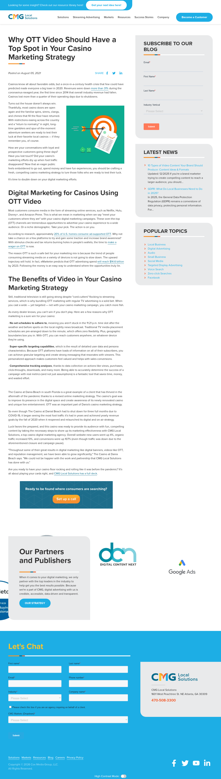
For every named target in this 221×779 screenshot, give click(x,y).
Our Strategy (35, 603)
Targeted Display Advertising (165, 265)
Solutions (14, 757)
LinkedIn (120, 73)
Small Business (157, 257)
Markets (26, 757)
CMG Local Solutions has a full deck (75, 473)
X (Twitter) (185, 763)
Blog (50, 757)
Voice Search (156, 269)
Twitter (113, 73)
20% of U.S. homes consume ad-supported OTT (82, 234)
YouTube (196, 763)
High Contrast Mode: (107, 776)
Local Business (157, 244)
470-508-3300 (163, 700)
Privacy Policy (75, 757)
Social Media (155, 261)
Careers (60, 757)
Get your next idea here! (106, 5)
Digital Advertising (159, 249)
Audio (151, 253)
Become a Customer (194, 17)
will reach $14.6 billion (110, 262)
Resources (39, 757)
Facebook (107, 73)
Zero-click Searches (159, 273)
